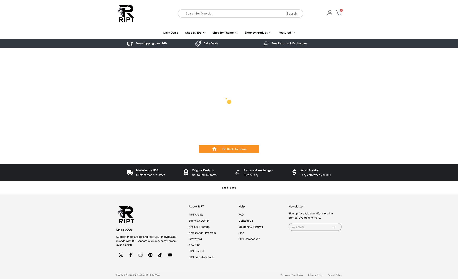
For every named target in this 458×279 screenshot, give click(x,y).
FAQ (241, 214)
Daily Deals (170, 33)
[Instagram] (140, 255)
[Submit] (334, 227)
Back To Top (229, 187)
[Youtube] (169, 255)
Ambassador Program (202, 233)
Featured (285, 33)
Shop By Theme (223, 33)
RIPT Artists (196, 214)
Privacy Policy (315, 275)
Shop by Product (256, 33)
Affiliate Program (199, 227)
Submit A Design (199, 220)
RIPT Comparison (249, 239)
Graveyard (195, 239)
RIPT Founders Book (201, 257)
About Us (194, 245)
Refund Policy (335, 275)
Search (292, 13)
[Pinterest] (150, 255)
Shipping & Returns (251, 227)
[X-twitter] (120, 255)
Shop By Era (193, 33)
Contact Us (246, 220)
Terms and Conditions (292, 275)
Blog (241, 233)
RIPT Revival (196, 251)
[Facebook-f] (130, 255)
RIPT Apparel (130, 274)
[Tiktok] (160, 255)
